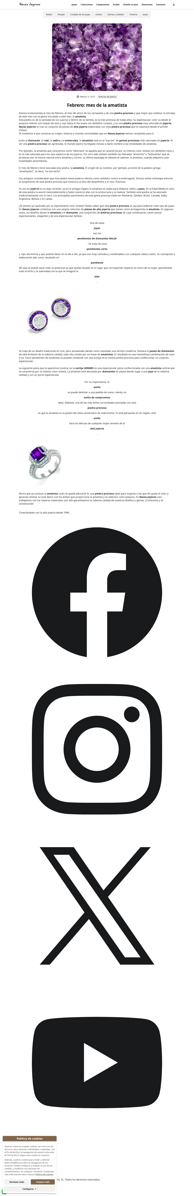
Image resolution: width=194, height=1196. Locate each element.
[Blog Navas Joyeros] (30, 4)
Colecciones (87, 4)
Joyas (74, 4)
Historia (133, 14)
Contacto (160, 4)
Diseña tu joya (130, 4)
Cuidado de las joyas (80, 14)
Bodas (49, 14)
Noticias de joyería (107, 96)
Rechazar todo (16, 1181)
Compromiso (102, 4)
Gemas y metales (116, 14)
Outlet (116, 4)
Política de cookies (44, 1174)
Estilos (99, 14)
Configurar (28, 1188)
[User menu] (173, 4)
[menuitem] (74, 4)
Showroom (147, 4)
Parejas (61, 14)
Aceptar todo (43, 1181)
